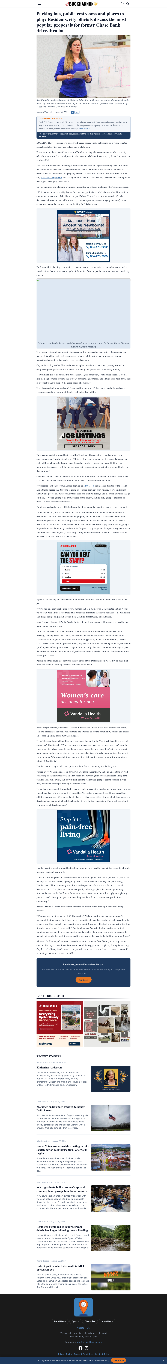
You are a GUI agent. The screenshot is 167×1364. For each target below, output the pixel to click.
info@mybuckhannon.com (89, 1342)
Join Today (118, 1360)
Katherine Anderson (49, 1067)
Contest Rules (102, 1354)
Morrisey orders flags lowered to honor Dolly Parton (61, 1108)
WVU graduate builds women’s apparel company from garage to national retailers (62, 1189)
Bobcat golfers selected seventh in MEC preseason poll (61, 1268)
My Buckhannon (43, 1062)
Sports (75, 1321)
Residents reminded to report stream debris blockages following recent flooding (62, 1228)
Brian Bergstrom (43, 1141)
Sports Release (43, 1261)
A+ (77, 112)
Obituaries (90, 1321)
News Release (42, 1102)
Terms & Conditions (83, 1354)
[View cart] (122, 3)
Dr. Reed (89, 485)
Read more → (84, 129)
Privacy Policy (65, 1354)
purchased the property (51, 177)
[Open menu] (39, 4)
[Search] (127, 4)
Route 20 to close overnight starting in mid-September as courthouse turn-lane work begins (63, 1149)
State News (107, 1321)
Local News (60, 1321)
